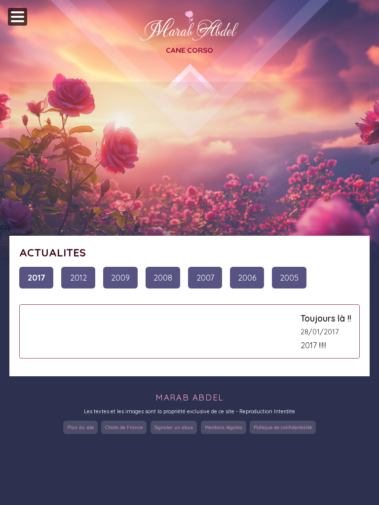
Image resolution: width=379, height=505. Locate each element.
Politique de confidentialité (283, 427)
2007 (205, 278)
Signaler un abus (173, 427)
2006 (247, 278)
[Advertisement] (189, 155)
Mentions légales (223, 427)
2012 (78, 278)
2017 (36, 278)
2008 (162, 278)
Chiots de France (124, 427)
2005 (289, 278)
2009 (120, 278)
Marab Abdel (190, 30)
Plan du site (80, 427)
